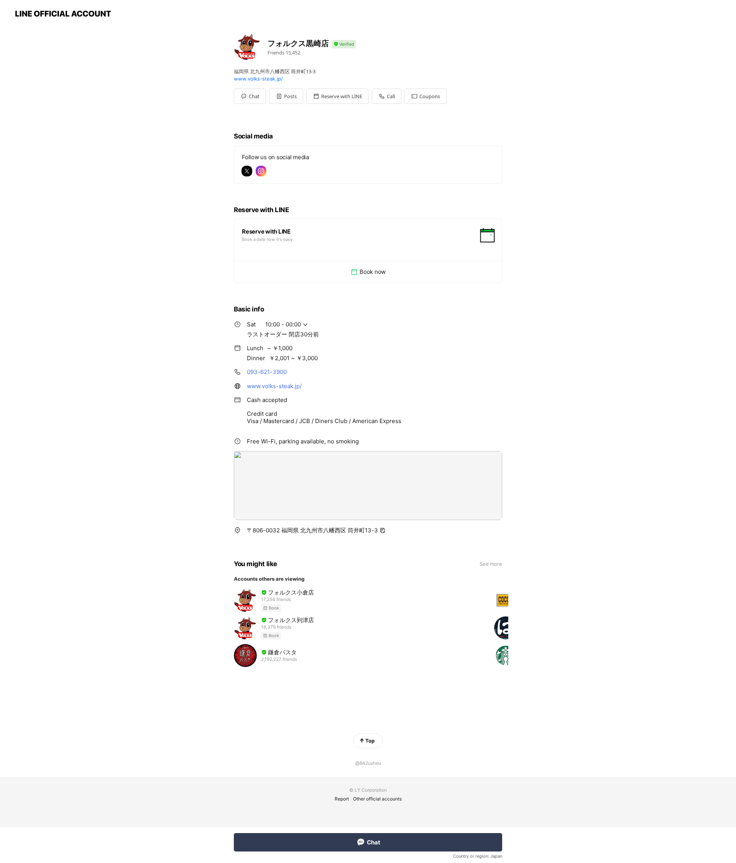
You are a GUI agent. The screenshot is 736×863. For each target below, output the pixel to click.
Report (342, 799)
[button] (286, 96)
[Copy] (382, 530)
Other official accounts (377, 799)
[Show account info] (344, 44)
